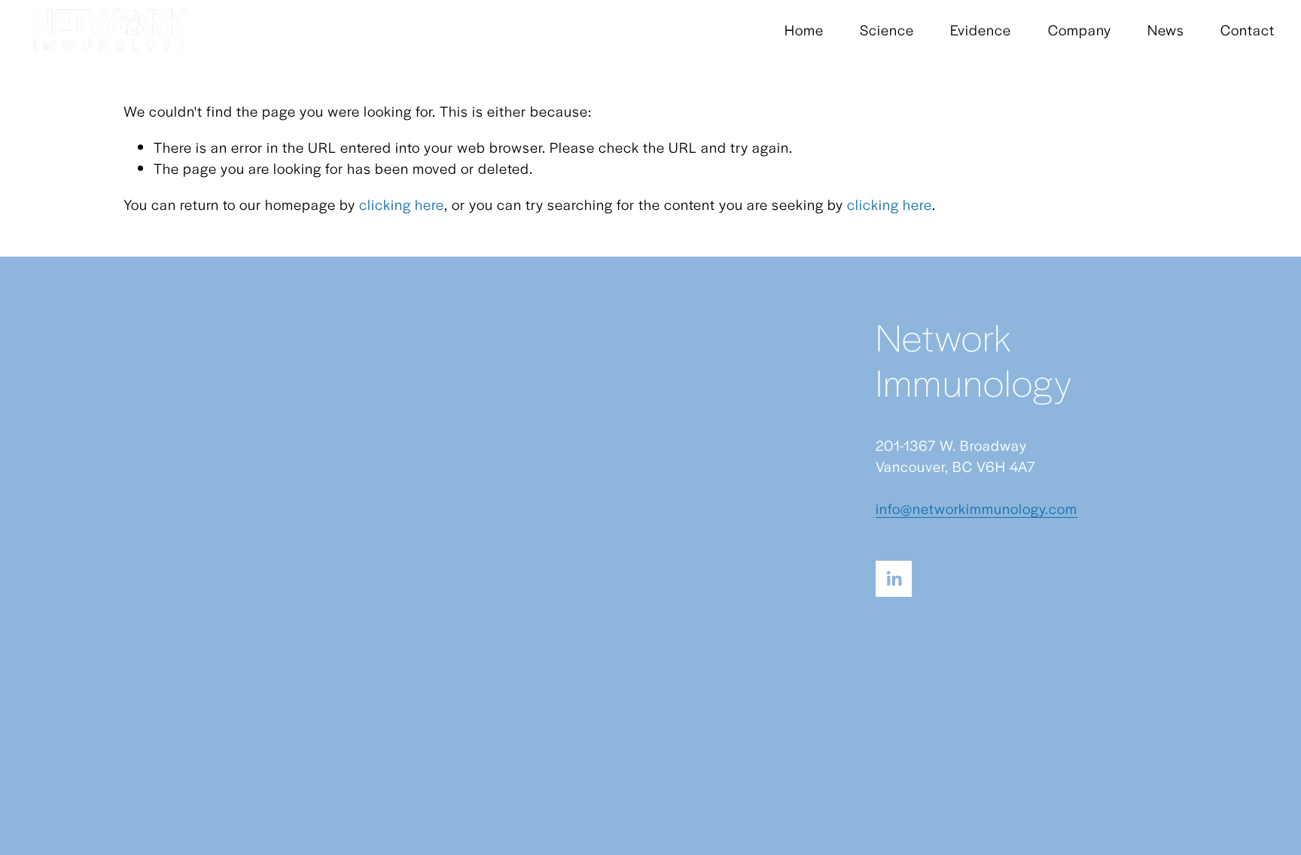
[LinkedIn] (894, 579)
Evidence (980, 30)
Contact (1247, 30)
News (1165, 30)
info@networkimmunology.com (976, 508)
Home (804, 30)
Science (887, 30)
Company (1079, 30)
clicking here (401, 204)
